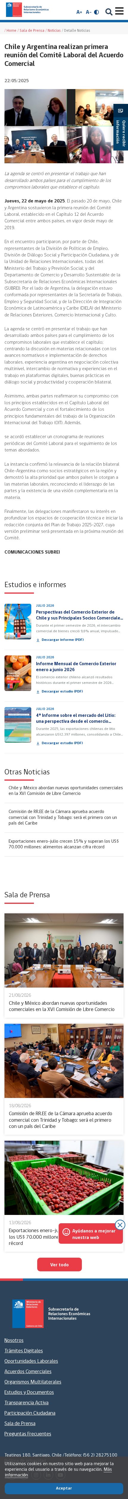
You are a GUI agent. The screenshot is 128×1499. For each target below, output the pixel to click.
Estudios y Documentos (29, 1392)
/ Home (10, 31)
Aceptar (64, 1488)
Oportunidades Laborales (31, 1361)
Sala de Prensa (19, 1424)
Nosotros (14, 1340)
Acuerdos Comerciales (27, 1372)
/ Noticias (53, 31)
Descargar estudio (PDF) (62, 691)
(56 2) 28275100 (100, 1455)
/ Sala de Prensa (31, 31)
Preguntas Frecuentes (27, 1434)
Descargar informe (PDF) (63, 640)
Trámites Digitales (23, 1351)
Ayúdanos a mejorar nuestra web (93, 1234)
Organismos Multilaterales (32, 1382)
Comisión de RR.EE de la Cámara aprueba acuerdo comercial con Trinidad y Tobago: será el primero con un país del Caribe (63, 817)
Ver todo (59, 1265)
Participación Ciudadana (29, 1413)
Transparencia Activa (26, 1403)
